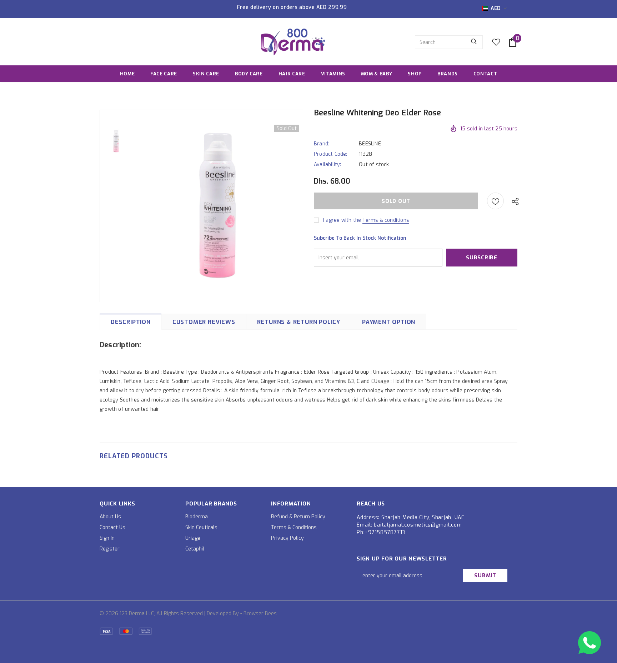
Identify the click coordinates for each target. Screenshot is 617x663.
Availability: (327, 164)
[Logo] (293, 42)
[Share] (513, 201)
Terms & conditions (385, 220)
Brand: (321, 143)
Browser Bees (260, 613)
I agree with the (342, 220)
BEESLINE (370, 143)
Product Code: (330, 154)
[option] (217, 205)
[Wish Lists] (495, 201)
